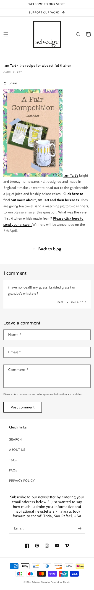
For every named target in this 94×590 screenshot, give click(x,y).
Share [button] (13, 83)
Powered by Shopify (60, 582)
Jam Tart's (70, 175)
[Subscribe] (80, 528)
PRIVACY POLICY (22, 481)
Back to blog (49, 248)
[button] (6, 34)
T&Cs (13, 460)
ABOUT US (17, 450)
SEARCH (15, 439)
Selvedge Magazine (41, 582)
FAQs (13, 470)
